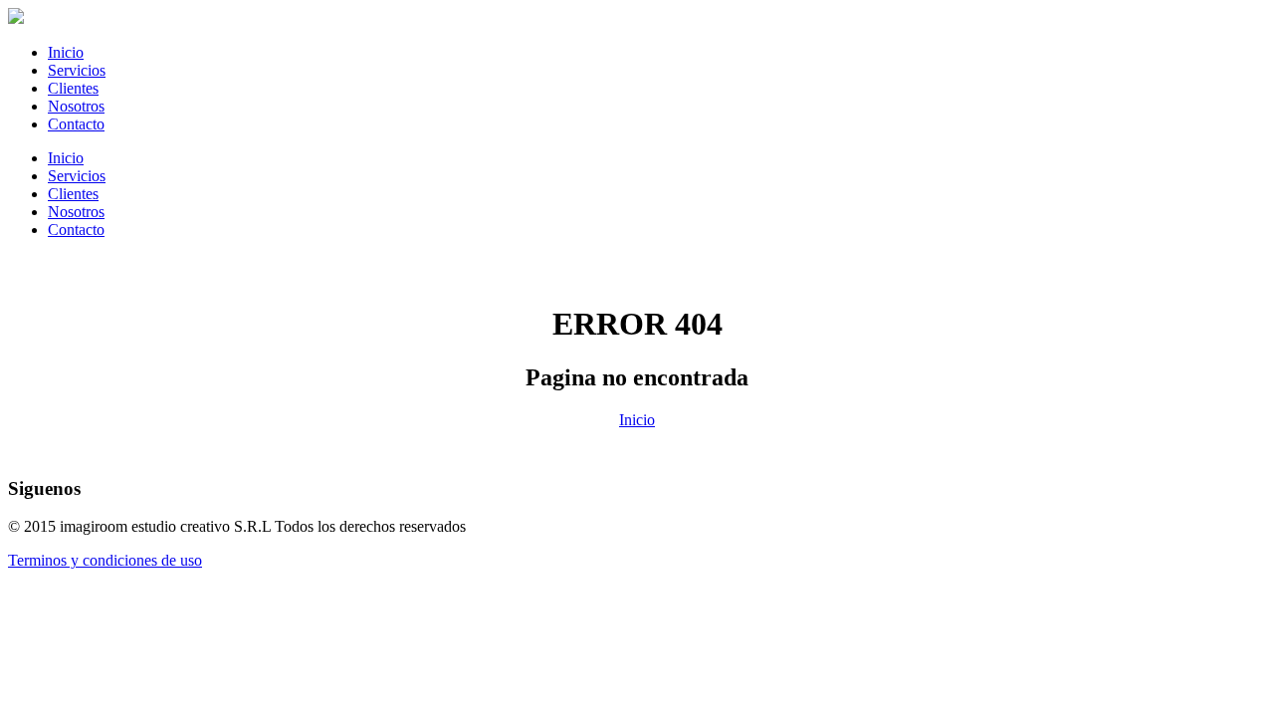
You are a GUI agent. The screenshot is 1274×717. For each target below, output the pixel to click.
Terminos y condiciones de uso (105, 560)
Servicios (77, 70)
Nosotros (76, 106)
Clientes (73, 88)
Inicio (66, 52)
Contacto (76, 124)
